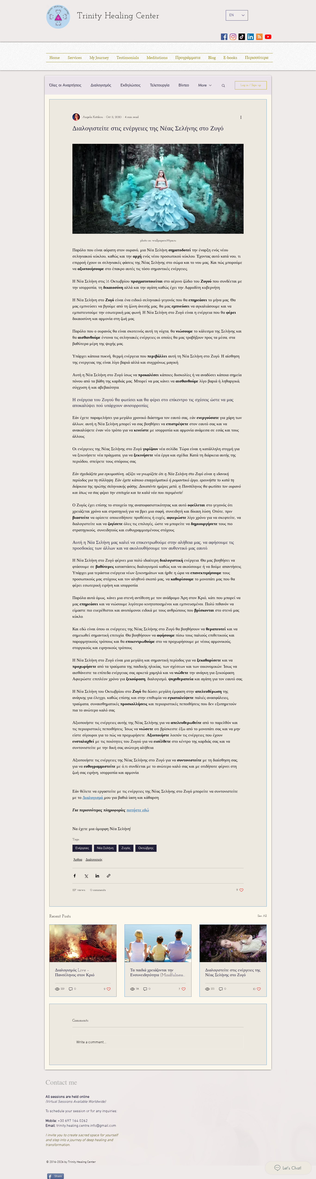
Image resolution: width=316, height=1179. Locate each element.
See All (262, 916)
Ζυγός (125, 848)
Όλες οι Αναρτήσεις (65, 85)
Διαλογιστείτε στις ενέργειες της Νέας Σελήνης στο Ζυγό (232, 972)
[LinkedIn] (250, 37)
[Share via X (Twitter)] (86, 876)
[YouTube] (268, 37)
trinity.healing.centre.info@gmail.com (86, 1126)
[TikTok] (242, 37)
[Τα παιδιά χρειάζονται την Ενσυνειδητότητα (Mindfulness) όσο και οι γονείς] (158, 943)
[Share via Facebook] (74, 876)
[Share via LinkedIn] (97, 876)
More (202, 85)
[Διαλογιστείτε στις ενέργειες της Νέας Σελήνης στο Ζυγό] (233, 943)
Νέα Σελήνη (105, 848)
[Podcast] (259, 37)
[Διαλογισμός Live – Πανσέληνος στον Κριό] (83, 943)
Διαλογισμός (101, 85)
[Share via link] (108, 876)
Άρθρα (77, 860)
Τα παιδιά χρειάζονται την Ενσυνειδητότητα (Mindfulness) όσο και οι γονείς (157, 972)
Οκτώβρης (146, 848)
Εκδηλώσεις (131, 85)
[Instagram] (233, 37)
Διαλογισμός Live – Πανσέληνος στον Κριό (74, 972)
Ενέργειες (82, 848)
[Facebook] (224, 37)
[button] (223, 85)
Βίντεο (184, 85)
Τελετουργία (159, 85)
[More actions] (241, 117)
